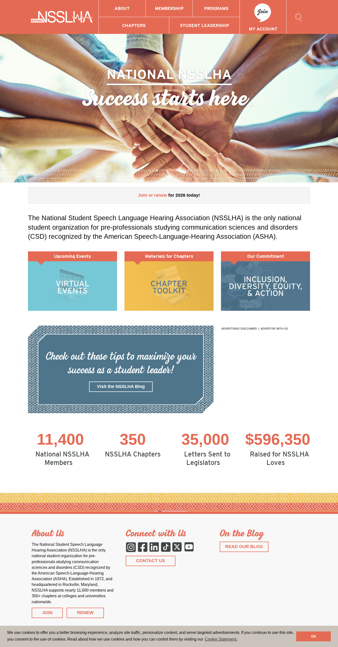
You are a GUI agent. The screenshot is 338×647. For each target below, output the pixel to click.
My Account (263, 28)
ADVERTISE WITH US (274, 328)
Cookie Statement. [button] (221, 639)
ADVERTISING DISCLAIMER (239, 328)
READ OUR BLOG (244, 546)
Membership (169, 8)
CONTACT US (150, 560)
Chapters (133, 25)
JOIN (47, 612)
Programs (216, 8)
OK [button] (313, 636)
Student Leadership (204, 25)
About (122, 8)
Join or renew (152, 195)
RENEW (85, 612)
